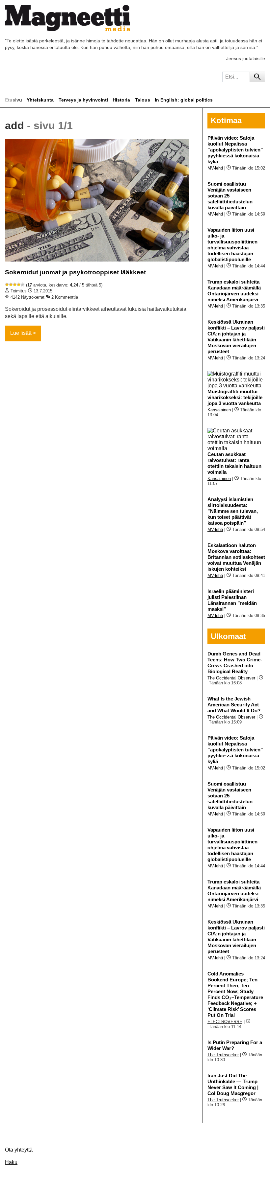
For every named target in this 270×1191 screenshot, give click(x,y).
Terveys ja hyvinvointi (83, 100)
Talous (142, 100)
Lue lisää (21, 333)
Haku (11, 1162)
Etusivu (13, 100)
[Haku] (257, 77)
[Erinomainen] (23, 284)
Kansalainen (219, 409)
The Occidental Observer (231, 678)
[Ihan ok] (15, 284)
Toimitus (19, 290)
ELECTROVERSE (224, 1021)
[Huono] (7, 284)
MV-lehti (215, 168)
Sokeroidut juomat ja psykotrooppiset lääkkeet (75, 272)
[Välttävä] (11, 284)
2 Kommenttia (64, 297)
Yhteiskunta (40, 100)
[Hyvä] (19, 284)
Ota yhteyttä (19, 1150)
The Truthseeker (223, 1054)
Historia (121, 100)
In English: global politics (184, 100)
